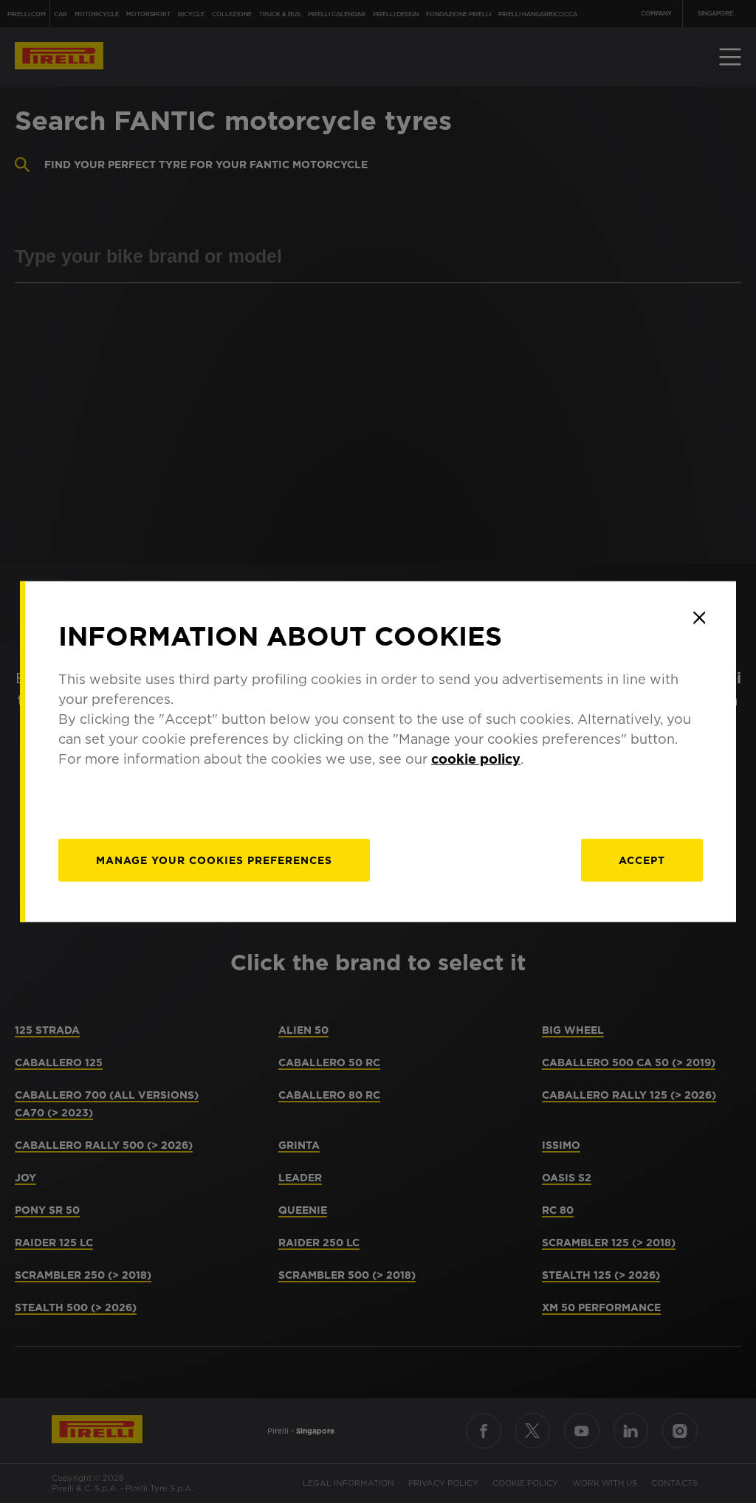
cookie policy (475, 759)
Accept (642, 860)
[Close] (699, 617)
